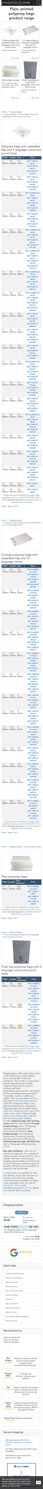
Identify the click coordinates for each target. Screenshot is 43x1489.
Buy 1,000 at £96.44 (32, 437)
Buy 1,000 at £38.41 (32, 215)
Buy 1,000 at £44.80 (33, 660)
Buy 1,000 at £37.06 (32, 453)
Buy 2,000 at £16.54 (33, 898)
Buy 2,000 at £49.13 (32, 167)
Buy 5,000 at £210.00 (33, 669)
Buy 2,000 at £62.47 (32, 241)
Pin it (16, 506)
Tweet (9, 506)
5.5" (4, 569)
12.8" (4, 748)
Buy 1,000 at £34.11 (32, 178)
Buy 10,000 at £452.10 (33, 649)
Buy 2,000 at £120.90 (33, 738)
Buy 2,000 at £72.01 (33, 995)
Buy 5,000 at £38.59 (33, 903)
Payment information (14, 1278)
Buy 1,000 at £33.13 (32, 236)
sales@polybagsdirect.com (18, 499)
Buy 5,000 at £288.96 (32, 410)
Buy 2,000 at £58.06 (32, 474)
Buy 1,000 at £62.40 (33, 733)
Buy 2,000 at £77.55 (32, 262)
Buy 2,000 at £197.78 (33, 791)
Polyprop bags (15, 112)
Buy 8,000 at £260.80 (33, 581)
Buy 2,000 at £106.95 (33, 717)
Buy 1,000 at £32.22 (32, 469)
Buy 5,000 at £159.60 (32, 209)
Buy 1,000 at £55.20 (33, 712)
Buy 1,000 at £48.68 (32, 278)
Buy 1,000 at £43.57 (32, 315)
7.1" (4, 611)
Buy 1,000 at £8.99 (33, 893)
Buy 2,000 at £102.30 (33, 685)
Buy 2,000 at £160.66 (33, 770)
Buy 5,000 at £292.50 (33, 743)
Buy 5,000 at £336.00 (32, 394)
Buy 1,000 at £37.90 (33, 990)
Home (4, 112)
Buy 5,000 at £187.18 (32, 267)
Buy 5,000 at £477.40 (33, 796)
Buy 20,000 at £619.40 (33, 586)
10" (3, 251)
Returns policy (11, 1286)
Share (3, 506)
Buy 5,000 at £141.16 (32, 479)
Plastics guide (11, 1320)
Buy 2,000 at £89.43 (32, 336)
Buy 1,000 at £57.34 (32, 299)
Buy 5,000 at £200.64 (32, 325)
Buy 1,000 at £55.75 (32, 368)
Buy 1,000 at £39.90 (33, 1011)
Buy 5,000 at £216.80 (32, 341)
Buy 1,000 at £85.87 (33, 765)
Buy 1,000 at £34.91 (32, 199)
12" (3, 313)
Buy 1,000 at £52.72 (32, 347)
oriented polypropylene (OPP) (20, 1102)
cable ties (7, 1110)
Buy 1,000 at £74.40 (32, 384)
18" (3, 435)
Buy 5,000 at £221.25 (32, 288)
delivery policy (10, 1178)
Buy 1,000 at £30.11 (32, 485)
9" (3, 214)
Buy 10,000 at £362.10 (33, 628)
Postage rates (28, 1217)
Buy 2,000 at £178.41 (33, 1037)
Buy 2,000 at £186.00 (32, 426)
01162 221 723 (32, 497)
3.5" (4, 886)
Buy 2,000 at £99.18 (32, 352)
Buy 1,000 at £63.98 (32, 400)
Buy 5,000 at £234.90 (32, 357)
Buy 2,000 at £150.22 (33, 754)
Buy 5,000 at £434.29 (33, 1042)
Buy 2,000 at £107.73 (32, 304)
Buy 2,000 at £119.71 (32, 405)
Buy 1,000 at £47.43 (32, 331)
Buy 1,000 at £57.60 (33, 696)
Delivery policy (11, 1282)
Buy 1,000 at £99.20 (32, 421)
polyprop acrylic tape (24, 1110)
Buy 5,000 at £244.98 (32, 378)
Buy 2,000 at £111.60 (33, 701)
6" (3, 451)
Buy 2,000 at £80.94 (33, 618)
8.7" (4, 653)
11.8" (4, 727)
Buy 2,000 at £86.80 (33, 664)
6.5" (4, 590)
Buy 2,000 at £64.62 (32, 183)
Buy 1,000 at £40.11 (32, 257)
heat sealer (16, 1113)
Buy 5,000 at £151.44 (32, 246)
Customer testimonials (14, 1273)
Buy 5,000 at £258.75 (33, 722)
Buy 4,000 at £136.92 (33, 576)
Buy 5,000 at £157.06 (32, 188)
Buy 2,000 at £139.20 (32, 389)
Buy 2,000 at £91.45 (32, 283)
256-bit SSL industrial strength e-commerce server (18, 1442)
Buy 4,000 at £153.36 (33, 623)
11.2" (4, 711)
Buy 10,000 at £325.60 (33, 607)
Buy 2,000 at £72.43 (32, 220)
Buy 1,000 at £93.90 (33, 1032)
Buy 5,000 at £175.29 (33, 1000)
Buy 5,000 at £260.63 (32, 309)
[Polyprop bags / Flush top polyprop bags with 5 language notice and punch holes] (18, 973)
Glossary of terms (12, 1308)
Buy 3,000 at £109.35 (32, 458)
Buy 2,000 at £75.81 (33, 1016)
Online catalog (11, 1295)
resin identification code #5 (23, 1115)
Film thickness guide (14, 1290)
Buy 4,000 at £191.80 (33, 644)
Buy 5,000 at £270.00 (33, 706)
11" (3, 292)
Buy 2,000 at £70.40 (33, 597)
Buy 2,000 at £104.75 (32, 373)
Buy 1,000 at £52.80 (33, 680)
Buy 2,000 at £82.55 (32, 320)
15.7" (4, 801)
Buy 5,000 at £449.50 (32, 431)
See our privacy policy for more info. (16, 1484)
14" (3, 345)
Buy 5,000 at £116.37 (32, 172)
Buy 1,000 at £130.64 (33, 812)
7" (3, 467)
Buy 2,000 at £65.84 (32, 204)
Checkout (21, 1212)
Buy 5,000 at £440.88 (32, 447)
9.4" (4, 632)
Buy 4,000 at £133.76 (33, 602)
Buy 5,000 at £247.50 (33, 690)
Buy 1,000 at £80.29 (33, 749)
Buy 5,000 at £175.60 (32, 225)
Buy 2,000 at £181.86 (32, 442)
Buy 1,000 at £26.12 (32, 162)
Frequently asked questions (17, 1316)
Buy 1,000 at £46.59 (32, 491)
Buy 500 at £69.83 (33, 807)
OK (38, 1482)
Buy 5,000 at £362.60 (33, 759)
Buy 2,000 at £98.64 (33, 639)
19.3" (4, 780)
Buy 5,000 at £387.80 (33, 775)
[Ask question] (23, 153)
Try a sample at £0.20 (32, 194)
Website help (11, 1312)
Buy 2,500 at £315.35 (33, 817)
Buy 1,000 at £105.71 (33, 786)
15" (3, 382)
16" (3, 414)
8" (3, 161)
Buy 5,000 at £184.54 (33, 1021)
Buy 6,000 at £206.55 (32, 463)
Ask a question (11, 1303)
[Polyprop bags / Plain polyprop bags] (18, 883)
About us (9, 1299)
